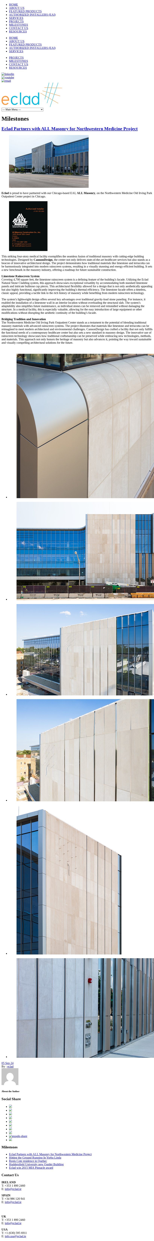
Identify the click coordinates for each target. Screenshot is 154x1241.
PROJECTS (16, 21)
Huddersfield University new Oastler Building (36, 1164)
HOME (13, 4)
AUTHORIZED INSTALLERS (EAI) (32, 14)
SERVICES (16, 18)
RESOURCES (18, 31)
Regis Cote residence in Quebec (28, 1161)
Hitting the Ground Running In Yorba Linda (35, 1157)
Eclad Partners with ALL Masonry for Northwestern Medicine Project (70, 128)
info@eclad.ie (13, 1189)
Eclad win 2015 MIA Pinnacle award (31, 1167)
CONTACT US (18, 28)
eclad (10, 1066)
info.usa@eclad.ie (15, 1236)
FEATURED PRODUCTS (25, 11)
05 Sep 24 (8, 1063)
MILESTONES (18, 24)
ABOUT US (16, 8)
